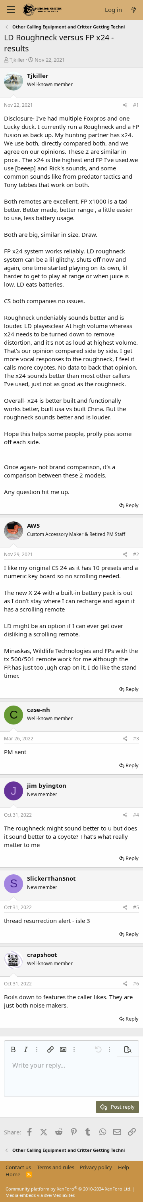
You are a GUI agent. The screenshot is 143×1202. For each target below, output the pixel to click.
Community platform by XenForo (68, 1189)
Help (123, 1167)
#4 (136, 814)
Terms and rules (55, 1167)
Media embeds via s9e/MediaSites (40, 1195)
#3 (136, 738)
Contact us (18, 1167)
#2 (136, 554)
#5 (136, 907)
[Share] (125, 105)
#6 (136, 983)
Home (13, 1174)
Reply (132, 505)
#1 (136, 105)
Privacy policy (96, 1167)
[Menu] (11, 10)
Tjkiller (17, 59)
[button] (13, 1049)
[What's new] (133, 9)
